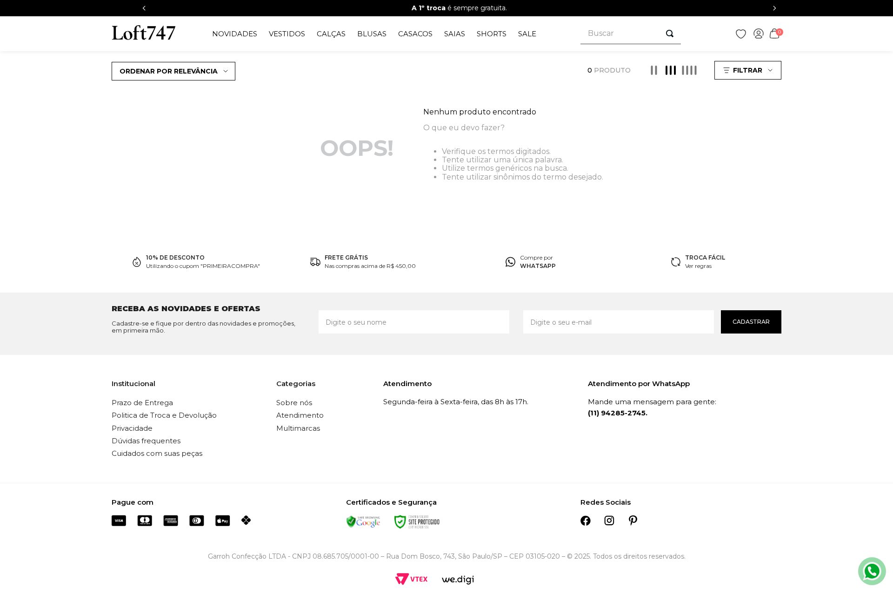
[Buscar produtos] (670, 33)
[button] (749, 70)
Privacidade (132, 428)
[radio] (654, 70)
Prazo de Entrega (142, 402)
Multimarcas (298, 428)
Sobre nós (294, 402)
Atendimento (300, 415)
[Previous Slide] (144, 8)
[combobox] (630, 33)
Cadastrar (751, 321)
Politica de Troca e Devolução (164, 415)
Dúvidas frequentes (146, 440)
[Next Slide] (774, 8)
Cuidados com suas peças (157, 453)
